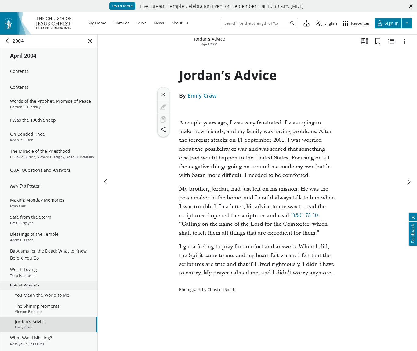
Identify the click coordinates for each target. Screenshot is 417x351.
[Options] (405, 41)
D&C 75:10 (304, 215)
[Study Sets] (364, 41)
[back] (8, 41)
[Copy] (163, 119)
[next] (408, 182)
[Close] (163, 94)
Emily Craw (202, 95)
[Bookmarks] (378, 41)
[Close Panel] (90, 41)
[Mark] (163, 107)
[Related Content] (391, 41)
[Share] (163, 129)
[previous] (106, 182)
